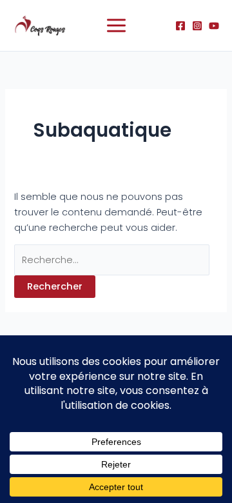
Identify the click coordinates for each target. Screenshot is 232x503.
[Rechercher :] (111, 259)
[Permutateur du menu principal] (116, 25)
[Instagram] (197, 26)
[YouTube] (214, 26)
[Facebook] (180, 26)
